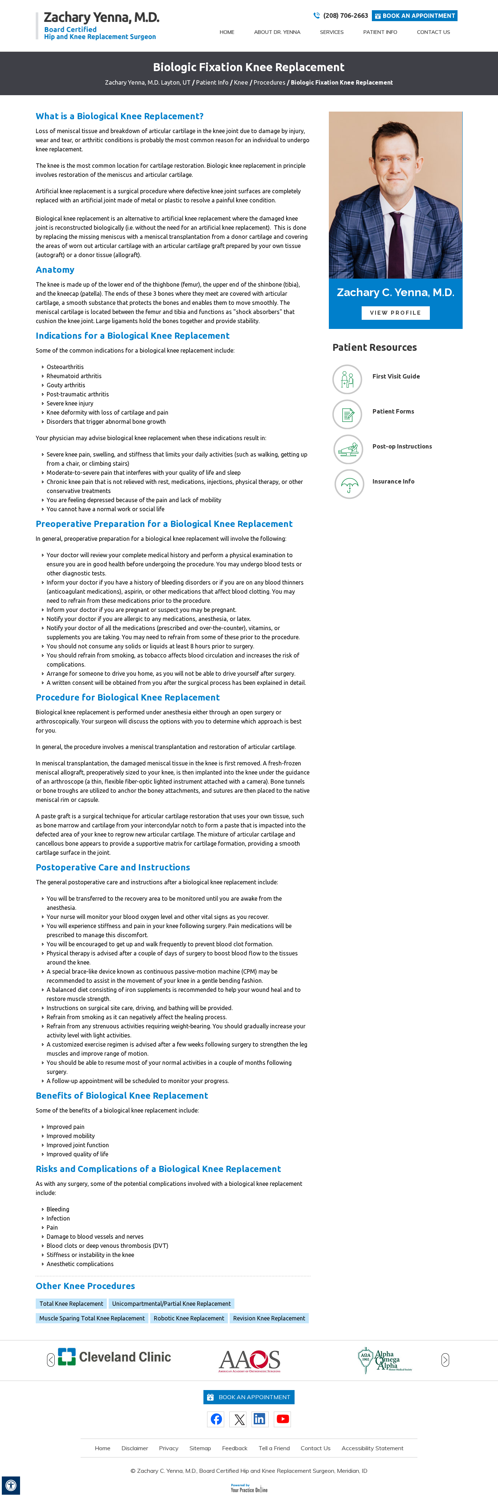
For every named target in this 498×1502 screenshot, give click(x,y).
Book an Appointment (419, 15)
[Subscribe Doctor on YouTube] (282, 1419)
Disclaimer (134, 1448)
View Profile (395, 313)
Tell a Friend (274, 1448)
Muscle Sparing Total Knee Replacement (92, 1318)
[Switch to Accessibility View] (11, 1485)
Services (332, 32)
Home (227, 32)
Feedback (235, 1448)
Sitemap (200, 1448)
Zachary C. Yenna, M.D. (396, 292)
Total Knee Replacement (71, 1303)
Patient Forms (393, 411)
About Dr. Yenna (277, 32)
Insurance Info (394, 481)
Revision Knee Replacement (269, 1318)
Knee (242, 82)
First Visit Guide (396, 376)
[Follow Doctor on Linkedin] (260, 1419)
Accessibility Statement (373, 1448)
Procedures (270, 82)
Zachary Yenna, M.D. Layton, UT (148, 82)
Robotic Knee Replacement (189, 1318)
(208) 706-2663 (345, 15)
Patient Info (380, 32)
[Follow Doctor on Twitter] (238, 1419)
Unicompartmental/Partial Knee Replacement (171, 1303)
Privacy (169, 1448)
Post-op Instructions (402, 446)
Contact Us (433, 32)
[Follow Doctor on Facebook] (215, 1419)
